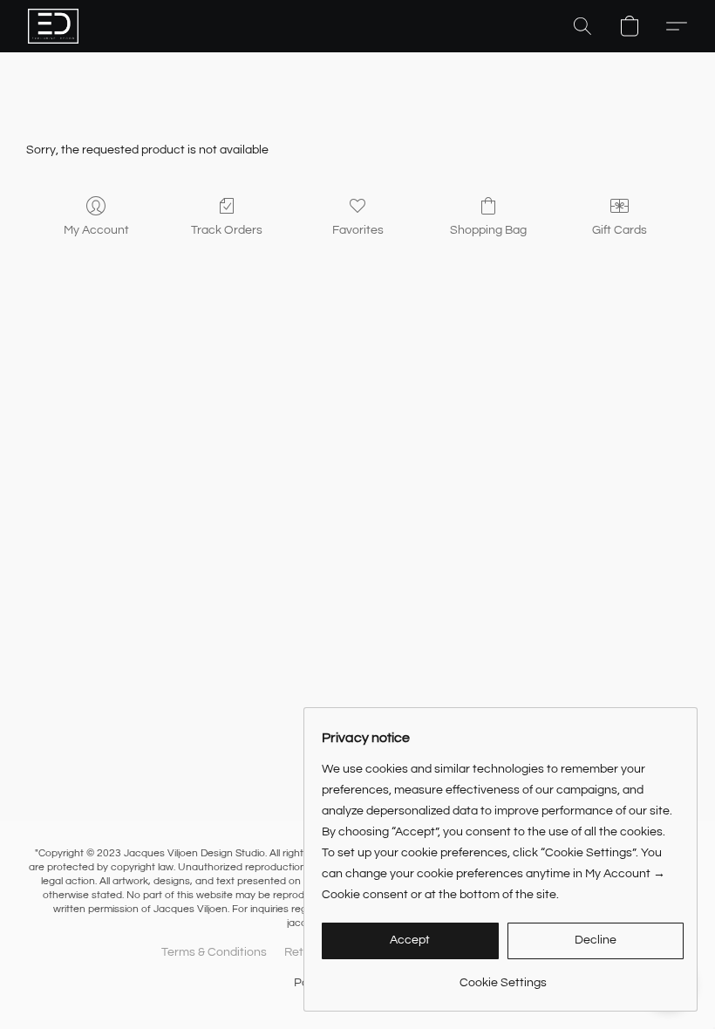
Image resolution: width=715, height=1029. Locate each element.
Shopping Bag (488, 230)
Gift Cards (619, 230)
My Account (96, 230)
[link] (503, 976)
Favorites (358, 230)
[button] (53, 26)
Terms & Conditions (214, 952)
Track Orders (226, 230)
